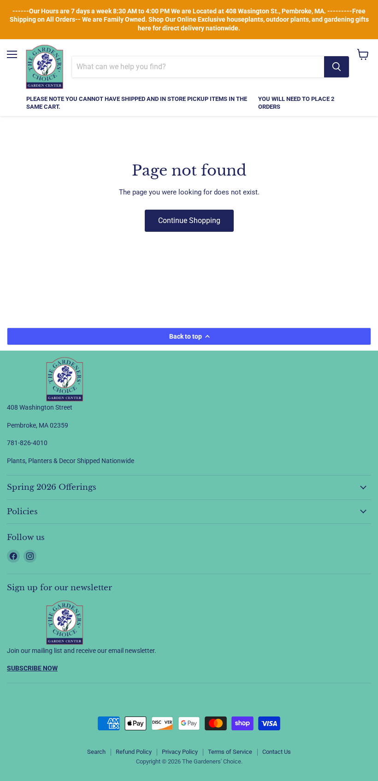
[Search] (336, 66)
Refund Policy (134, 751)
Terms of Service (230, 751)
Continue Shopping (189, 220)
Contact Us (276, 751)
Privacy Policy (180, 751)
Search (96, 751)
